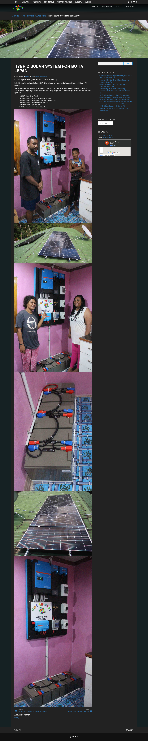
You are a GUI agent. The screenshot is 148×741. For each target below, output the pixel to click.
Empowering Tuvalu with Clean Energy (112, 88)
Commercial (49, 2)
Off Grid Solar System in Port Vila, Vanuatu (114, 95)
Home (16, 2)
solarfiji (27, 76)
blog (118, 7)
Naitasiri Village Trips (41, 76)
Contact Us (129, 7)
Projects (37, 2)
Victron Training (64, 2)
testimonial (107, 7)
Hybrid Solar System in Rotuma (78, 710)
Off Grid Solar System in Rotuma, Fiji (112, 106)
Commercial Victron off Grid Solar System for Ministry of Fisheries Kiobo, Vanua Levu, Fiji (114, 98)
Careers (88, 2)
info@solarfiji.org (108, 137)
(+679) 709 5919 (106, 135)
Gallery (78, 2)
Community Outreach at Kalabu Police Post (32, 710)
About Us (25, 2)
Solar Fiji (17, 730)
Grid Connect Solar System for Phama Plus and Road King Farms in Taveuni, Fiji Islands (115, 103)
